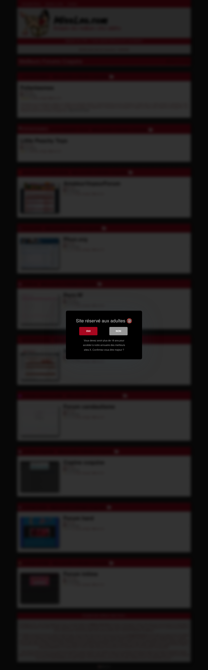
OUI (88, 331)
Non (118, 331)
